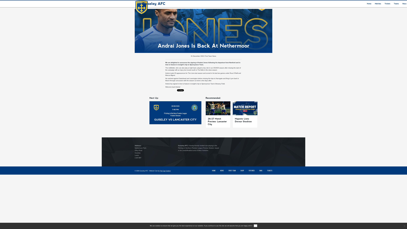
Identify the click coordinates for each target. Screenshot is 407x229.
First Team (232, 170)
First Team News (210, 56)
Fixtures (252, 170)
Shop (242, 170)
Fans (260, 170)
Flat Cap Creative (165, 171)
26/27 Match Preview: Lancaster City (217, 121)
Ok (255, 226)
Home (213, 170)
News (222, 170)
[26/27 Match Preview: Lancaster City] (218, 108)
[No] (404, 226)
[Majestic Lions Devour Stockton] (245, 108)
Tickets (269, 170)
